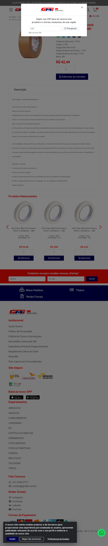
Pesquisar (71, 28)
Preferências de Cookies (58, 539)
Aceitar (12, 539)
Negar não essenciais (31, 539)
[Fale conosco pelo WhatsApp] (101, 533)
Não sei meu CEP (35, 33)
